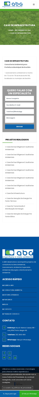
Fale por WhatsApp (30, 394)
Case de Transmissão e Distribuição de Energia (15, 207)
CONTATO (8, 309)
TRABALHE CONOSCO (11, 314)
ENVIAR (19, 127)
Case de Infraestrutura (15, 193)
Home (10, 30)
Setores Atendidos (11, 295)
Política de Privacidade (15, 377)
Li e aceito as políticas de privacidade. (17, 388)
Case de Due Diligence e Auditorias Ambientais (19, 148)
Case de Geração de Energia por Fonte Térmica (18, 199)
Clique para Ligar (10, 394)
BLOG (6, 304)
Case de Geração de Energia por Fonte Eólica (18, 215)
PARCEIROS (8, 300)
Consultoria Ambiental (13, 290)
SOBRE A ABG (9, 285)
